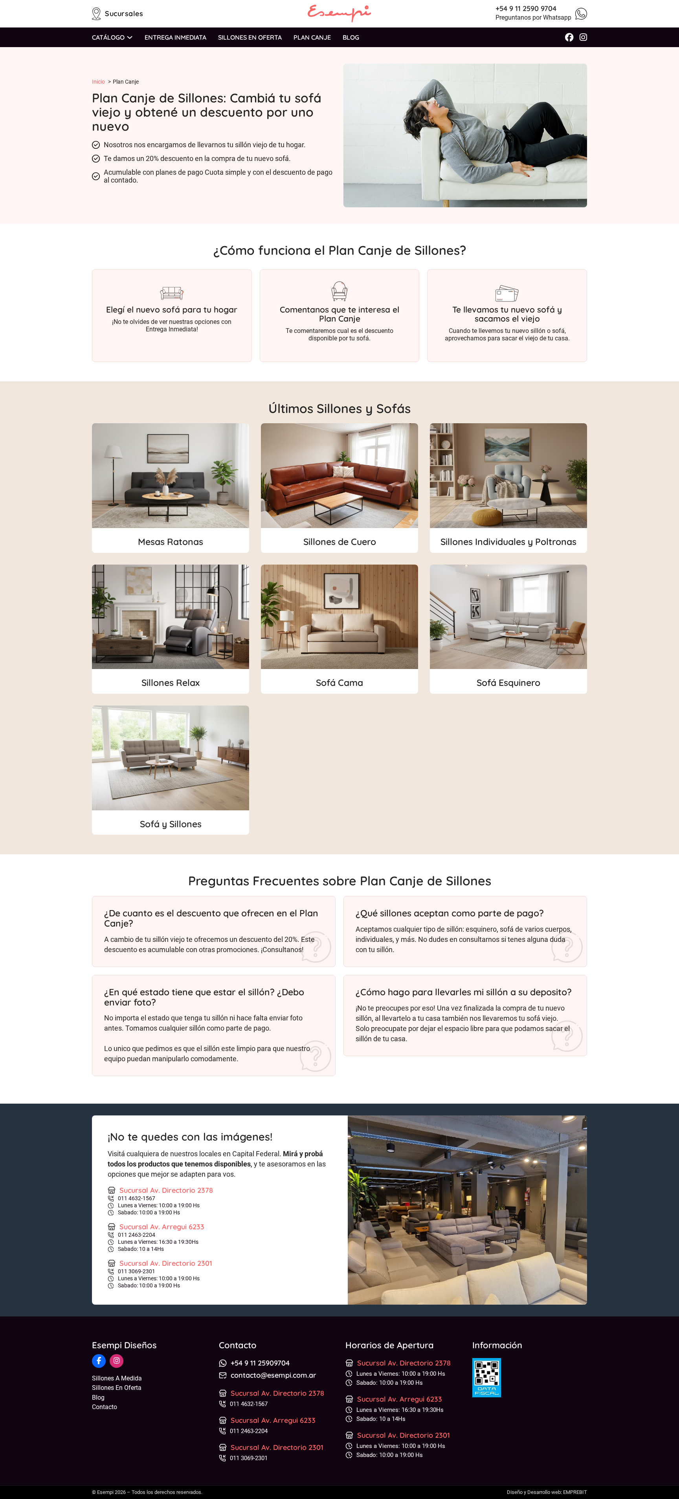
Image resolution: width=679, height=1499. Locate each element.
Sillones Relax (170, 682)
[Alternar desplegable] (130, 37)
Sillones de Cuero (339, 541)
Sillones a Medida (117, 1378)
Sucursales (124, 13)
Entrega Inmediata (175, 37)
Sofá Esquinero (508, 682)
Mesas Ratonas (170, 541)
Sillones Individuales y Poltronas (508, 541)
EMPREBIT (575, 1492)
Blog (351, 37)
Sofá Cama (339, 682)
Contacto (104, 1407)
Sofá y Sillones (171, 824)
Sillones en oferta (250, 37)
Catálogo (108, 37)
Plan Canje (312, 37)
